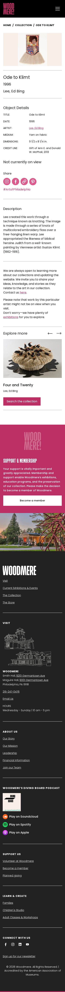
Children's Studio (13, 910)
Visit (5, 580)
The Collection (12, 595)
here (23, 292)
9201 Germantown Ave (30, 676)
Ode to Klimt (45, 25)
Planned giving (12, 875)
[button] (57, 8)
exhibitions (10, 317)
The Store (9, 602)
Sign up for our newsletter (19, 956)
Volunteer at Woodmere (18, 861)
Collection (23, 25)
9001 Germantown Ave (34, 680)
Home (7, 25)
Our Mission (10, 745)
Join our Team (12, 767)
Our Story (9, 738)
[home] (27, 8)
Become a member (32, 500)
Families (8, 902)
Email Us (8, 699)
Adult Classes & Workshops (20, 917)
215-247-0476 (11, 691)
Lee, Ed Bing (14, 91)
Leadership (10, 753)
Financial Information (16, 760)
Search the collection (22, 401)
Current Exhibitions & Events (20, 588)
